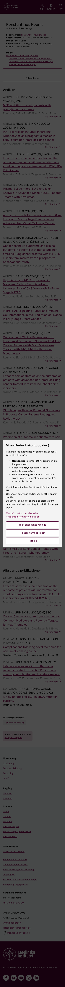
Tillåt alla (32, 540)
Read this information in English (23, 516)
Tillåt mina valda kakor (32, 532)
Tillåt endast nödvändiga (32, 524)
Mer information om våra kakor (22, 513)
